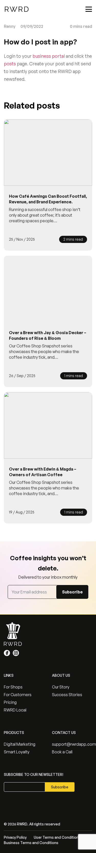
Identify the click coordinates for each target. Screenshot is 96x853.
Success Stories (67, 694)
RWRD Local (15, 709)
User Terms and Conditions (57, 837)
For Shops (13, 687)
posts (10, 63)
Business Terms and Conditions (31, 842)
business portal (49, 56)
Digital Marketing (19, 744)
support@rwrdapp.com (72, 744)
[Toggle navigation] (88, 9)
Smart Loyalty (16, 751)
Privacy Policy (15, 837)
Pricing (10, 702)
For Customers (17, 694)
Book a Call (62, 751)
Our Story (60, 687)
